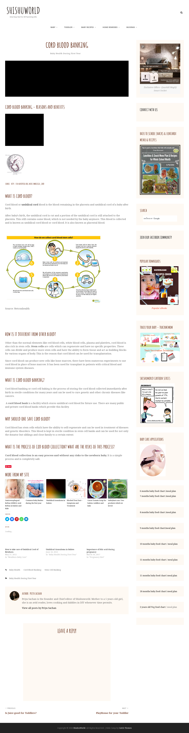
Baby (53, 27)
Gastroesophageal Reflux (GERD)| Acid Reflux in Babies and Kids (13, 504)
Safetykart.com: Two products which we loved (116, 503)
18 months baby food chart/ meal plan (158, 591)
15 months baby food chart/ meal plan (158, 575)
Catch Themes (125, 728)
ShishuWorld (23, 10)
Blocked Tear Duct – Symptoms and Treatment (75, 503)
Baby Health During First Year (65, 53)
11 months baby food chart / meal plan (159, 559)
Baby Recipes (87, 27)
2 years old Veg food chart (152, 607)
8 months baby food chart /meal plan (158, 512)
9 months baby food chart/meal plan (157, 528)
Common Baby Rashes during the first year (34, 501)
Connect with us (149, 109)
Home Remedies (110, 27)
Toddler (68, 27)
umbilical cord (29, 204)
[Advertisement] (67, 79)
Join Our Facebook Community (156, 237)
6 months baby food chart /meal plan (158, 491)
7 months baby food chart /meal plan (158, 496)
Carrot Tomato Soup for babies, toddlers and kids (96, 503)
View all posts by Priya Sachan (39, 607)
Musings (130, 27)
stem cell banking (53, 570)
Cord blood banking (32, 570)
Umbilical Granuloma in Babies (55, 501)
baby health (14, 570)
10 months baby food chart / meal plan (159, 543)
